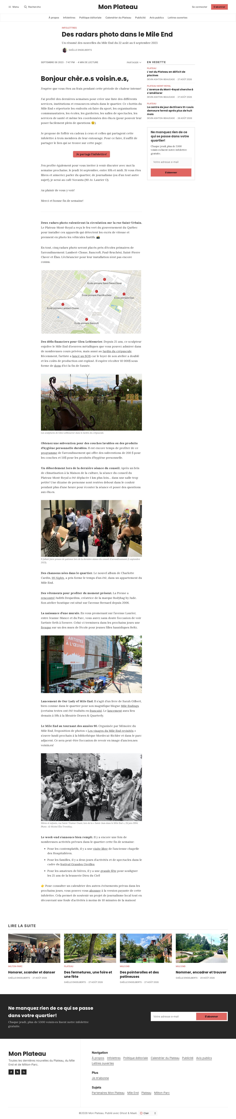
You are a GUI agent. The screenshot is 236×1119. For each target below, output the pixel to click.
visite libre (100, 849)
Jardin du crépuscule (117, 351)
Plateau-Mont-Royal (159, 86)
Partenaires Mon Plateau (108, 1092)
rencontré (48, 598)
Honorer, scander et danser (31, 972)
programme (49, 453)
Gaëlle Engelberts (80, 50)
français (95, 711)
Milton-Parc (15, 966)
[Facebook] (11, 1072)
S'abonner (219, 6)
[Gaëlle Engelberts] (65, 50)
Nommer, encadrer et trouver (201, 972)
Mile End (125, 966)
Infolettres (69, 28)
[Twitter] (17, 1072)
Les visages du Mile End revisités (111, 731)
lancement (114, 711)
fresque (46, 627)
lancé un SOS (81, 356)
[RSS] (23, 1072)
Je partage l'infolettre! (91, 154)
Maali (133, 1113)
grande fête (108, 871)
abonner (95, 890)
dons (57, 365)
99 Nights (58, 578)
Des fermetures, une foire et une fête (88, 974)
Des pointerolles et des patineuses (139, 974)
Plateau (151, 68)
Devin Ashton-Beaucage (161, 79)
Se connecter (199, 6)
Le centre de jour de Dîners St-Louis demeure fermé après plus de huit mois (170, 110)
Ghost (123, 1113)
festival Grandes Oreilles (77, 864)
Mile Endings (130, 706)
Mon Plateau (96, 1113)
